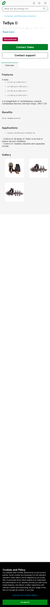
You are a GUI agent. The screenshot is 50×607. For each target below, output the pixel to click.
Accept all (25, 602)
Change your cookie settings (25, 595)
